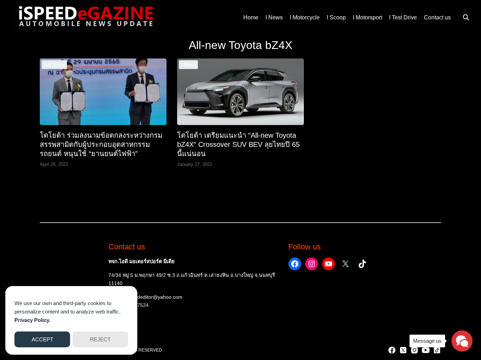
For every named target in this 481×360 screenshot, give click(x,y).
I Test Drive (403, 17)
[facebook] (392, 350)
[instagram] (414, 350)
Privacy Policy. (32, 320)
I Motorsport (367, 17)
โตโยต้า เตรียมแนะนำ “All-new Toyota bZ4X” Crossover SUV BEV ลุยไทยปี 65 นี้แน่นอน (238, 144)
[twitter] (403, 350)
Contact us (437, 17)
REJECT (100, 339)
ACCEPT (42, 339)
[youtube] (425, 350)
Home (250, 17)
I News (274, 17)
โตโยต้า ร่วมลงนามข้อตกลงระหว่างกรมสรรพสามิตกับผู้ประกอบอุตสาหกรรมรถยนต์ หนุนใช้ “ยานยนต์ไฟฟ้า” (101, 144)
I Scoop (336, 17)
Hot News (54, 64)
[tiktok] (437, 350)
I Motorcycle (305, 17)
